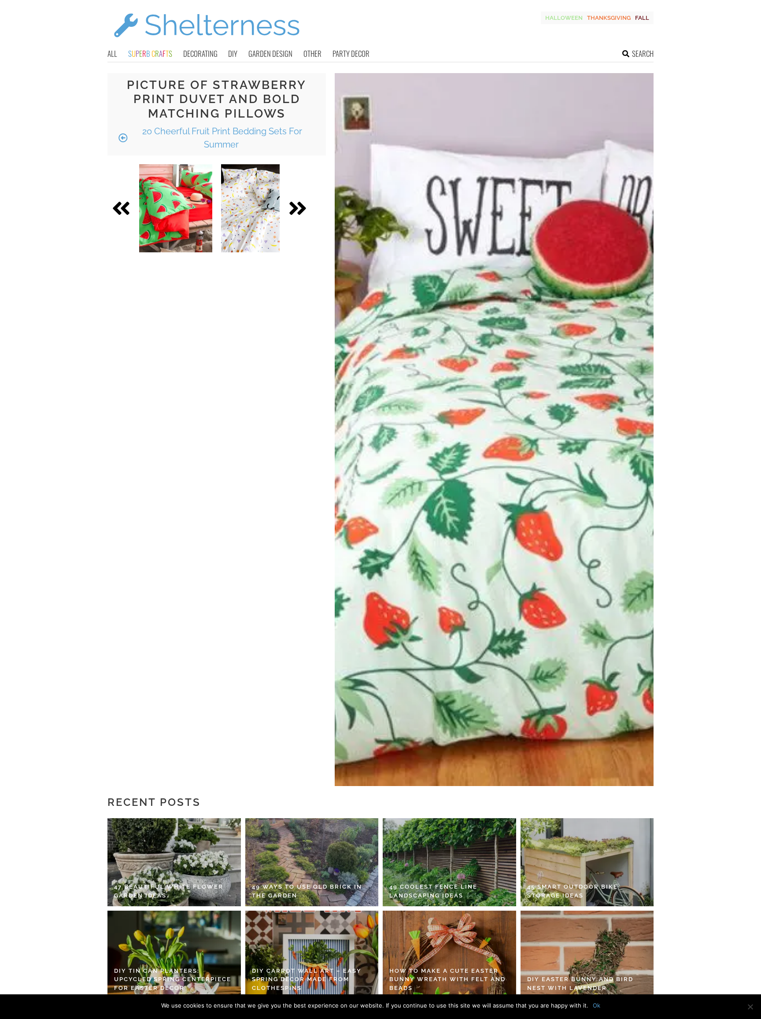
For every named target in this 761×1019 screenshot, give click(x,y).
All (112, 53)
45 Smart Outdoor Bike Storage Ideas (572, 891)
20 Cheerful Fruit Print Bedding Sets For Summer (221, 138)
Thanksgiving (609, 18)
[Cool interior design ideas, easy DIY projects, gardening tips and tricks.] (206, 42)
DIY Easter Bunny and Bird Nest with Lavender (580, 983)
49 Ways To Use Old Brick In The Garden (307, 891)
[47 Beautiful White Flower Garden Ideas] (174, 862)
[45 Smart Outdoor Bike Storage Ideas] (587, 862)
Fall (642, 18)
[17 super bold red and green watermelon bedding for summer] (176, 208)
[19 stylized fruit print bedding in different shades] (250, 208)
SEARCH (643, 53)
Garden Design (270, 53)
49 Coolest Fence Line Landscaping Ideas (433, 891)
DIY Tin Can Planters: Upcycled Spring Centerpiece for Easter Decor (172, 979)
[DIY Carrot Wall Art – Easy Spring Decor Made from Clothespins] (312, 955)
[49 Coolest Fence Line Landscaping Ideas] (449, 862)
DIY (232, 53)
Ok (596, 1005)
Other (312, 53)
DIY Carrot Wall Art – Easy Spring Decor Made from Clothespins (307, 979)
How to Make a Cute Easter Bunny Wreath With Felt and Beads (447, 979)
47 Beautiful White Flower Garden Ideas (168, 891)
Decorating (200, 53)
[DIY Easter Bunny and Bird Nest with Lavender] (587, 955)
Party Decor (350, 53)
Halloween (564, 18)
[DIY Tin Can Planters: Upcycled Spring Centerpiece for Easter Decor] (174, 955)
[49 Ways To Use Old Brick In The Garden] (312, 862)
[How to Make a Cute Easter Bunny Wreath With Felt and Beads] (449, 955)
